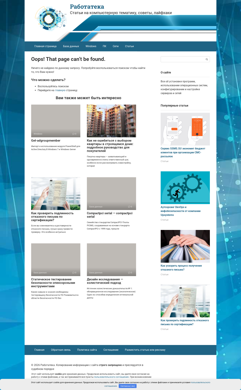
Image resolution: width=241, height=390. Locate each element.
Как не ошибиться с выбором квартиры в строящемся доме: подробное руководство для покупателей (110, 146)
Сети (116, 46)
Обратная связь (61, 349)
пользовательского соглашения (111, 377)
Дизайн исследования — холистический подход (105, 281)
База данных (71, 46)
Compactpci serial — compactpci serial (109, 214)
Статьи (129, 46)
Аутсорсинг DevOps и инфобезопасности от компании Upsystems (181, 211)
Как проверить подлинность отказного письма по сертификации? (52, 216)
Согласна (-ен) (127, 386)
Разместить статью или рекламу (145, 349)
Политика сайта (87, 349)
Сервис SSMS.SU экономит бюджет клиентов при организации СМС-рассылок (183, 152)
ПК (104, 46)
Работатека (87, 6)
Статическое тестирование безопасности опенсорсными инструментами (53, 282)
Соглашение (110, 349)
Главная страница (45, 46)
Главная (39, 349)
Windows (91, 46)
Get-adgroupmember (45, 140)
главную (60, 90)
